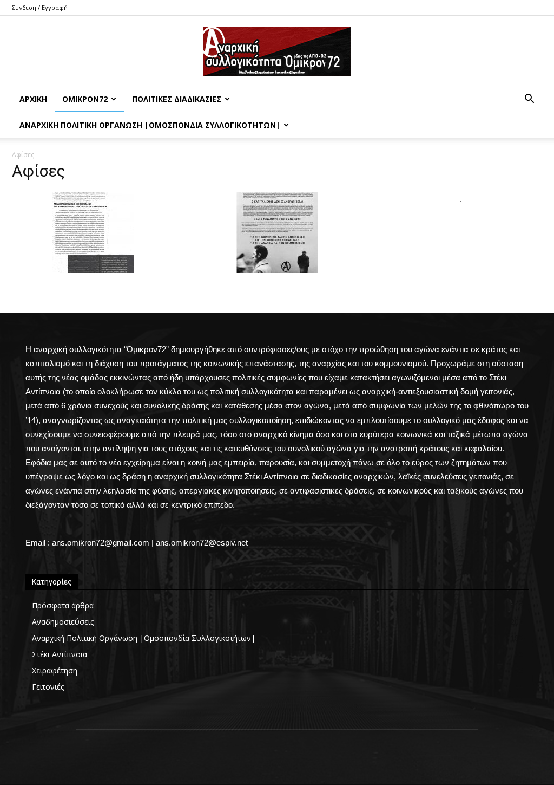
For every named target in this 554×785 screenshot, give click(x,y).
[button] (529, 100)
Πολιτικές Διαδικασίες (176, 99)
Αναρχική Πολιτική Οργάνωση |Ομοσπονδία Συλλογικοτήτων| (149, 125)
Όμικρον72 (85, 99)
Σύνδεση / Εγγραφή (40, 7)
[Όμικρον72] (277, 51)
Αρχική (33, 99)
